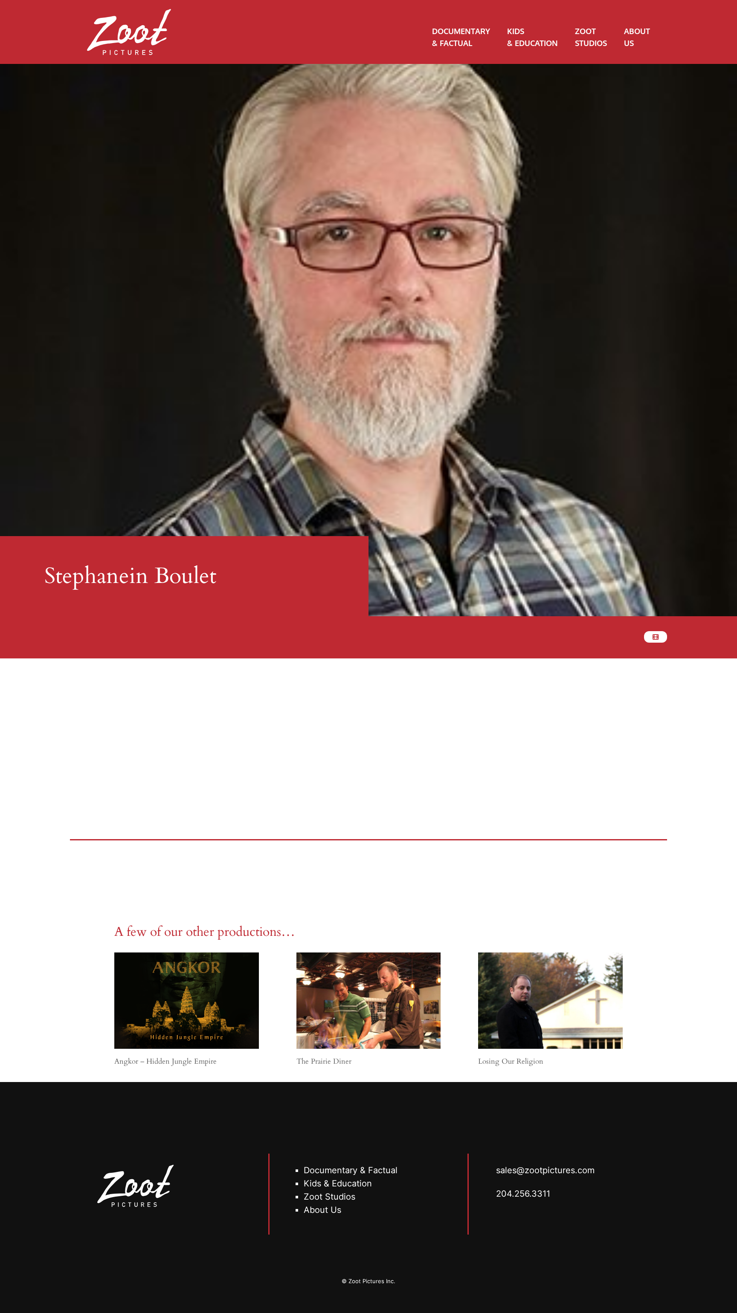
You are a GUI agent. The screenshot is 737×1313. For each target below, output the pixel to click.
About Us (322, 1210)
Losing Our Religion (510, 1061)
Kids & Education (338, 1183)
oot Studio (330, 1197)
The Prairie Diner (323, 1061)
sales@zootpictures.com (545, 1170)
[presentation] (186, 1000)
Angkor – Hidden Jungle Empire (165, 1061)
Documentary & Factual (351, 1170)
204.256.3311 (523, 1194)
